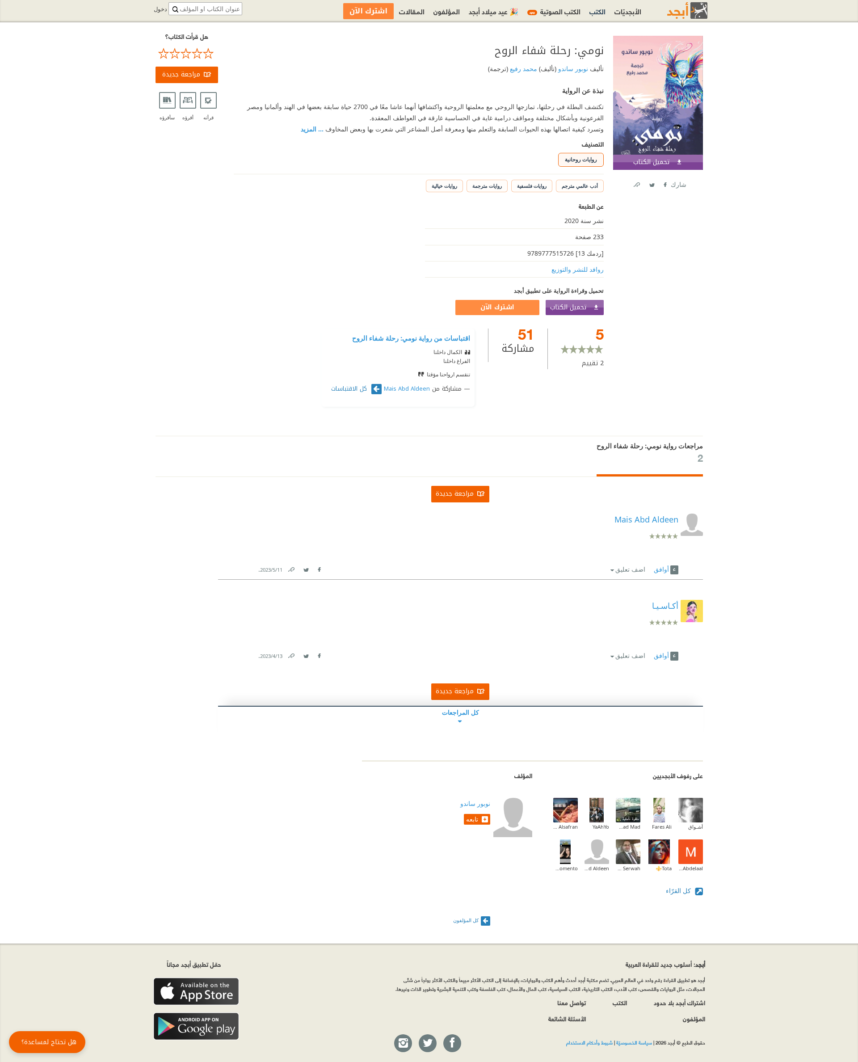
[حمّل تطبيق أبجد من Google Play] (196, 1026)
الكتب (597, 10)
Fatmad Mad (628, 826)
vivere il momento (565, 868)
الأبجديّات (627, 10)
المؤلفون (446, 10)
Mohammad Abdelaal (690, 868)
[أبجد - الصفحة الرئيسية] (676, 10)
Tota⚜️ (664, 868)
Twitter (651, 183)
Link (290, 568)
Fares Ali (662, 826)
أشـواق (695, 826)
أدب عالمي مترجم (580, 185)
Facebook (664, 183)
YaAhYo (601, 826)
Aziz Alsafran (565, 826)
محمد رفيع (522, 68)
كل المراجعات (460, 712)
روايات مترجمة (487, 185)
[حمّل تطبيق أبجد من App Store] (196, 992)
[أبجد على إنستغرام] (402, 1043)
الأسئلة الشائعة (567, 1018)
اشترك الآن (497, 307)
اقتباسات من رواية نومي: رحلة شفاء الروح (411, 337)
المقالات (412, 10)
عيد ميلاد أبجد (493, 10)
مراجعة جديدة (181, 74)
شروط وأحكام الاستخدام (589, 1042)
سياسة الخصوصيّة (634, 1042)
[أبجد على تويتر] (427, 1043)
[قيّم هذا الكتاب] (187, 53)
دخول (160, 9)
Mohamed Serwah (628, 868)
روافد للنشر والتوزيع (577, 269)
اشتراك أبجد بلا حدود (679, 1002)
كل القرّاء (679, 890)
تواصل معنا (571, 1002)
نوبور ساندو (572, 68)
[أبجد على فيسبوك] (451, 1043)
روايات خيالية (444, 185)
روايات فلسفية (532, 185)
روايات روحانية (581, 159)
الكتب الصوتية (555, 10)
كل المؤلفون (466, 920)
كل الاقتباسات (350, 389)
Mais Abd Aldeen (407, 389)
